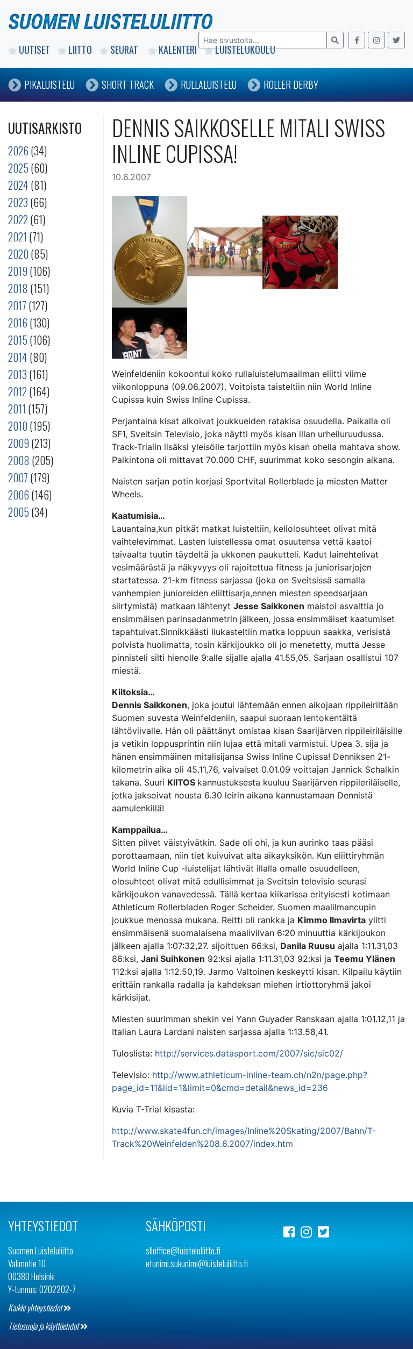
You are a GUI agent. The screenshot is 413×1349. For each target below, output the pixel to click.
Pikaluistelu (49, 84)
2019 (17, 271)
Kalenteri (178, 49)
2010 (17, 426)
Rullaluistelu (209, 84)
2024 (18, 185)
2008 (19, 460)
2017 (17, 305)
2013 (17, 374)
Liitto (80, 49)
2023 (18, 202)
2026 (18, 150)
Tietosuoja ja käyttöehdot (44, 1325)
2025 (18, 168)
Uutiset (34, 49)
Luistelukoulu (245, 49)
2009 (18, 443)
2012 (17, 391)
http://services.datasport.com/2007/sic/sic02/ (249, 1053)
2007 (18, 477)
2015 (17, 340)
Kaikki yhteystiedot (35, 1307)
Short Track (128, 84)
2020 (18, 254)
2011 (17, 409)
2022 (18, 219)
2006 (18, 495)
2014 (17, 357)
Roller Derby (291, 84)
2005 (18, 512)
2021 (17, 237)
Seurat (125, 49)
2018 (18, 288)
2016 (17, 323)
